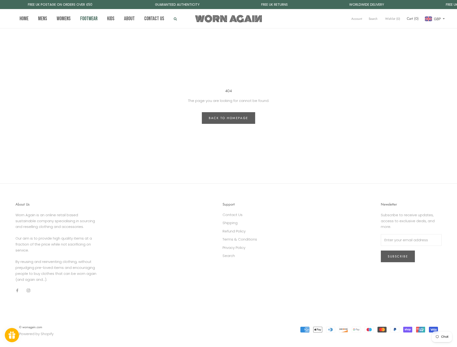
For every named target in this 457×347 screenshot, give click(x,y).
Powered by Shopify (36, 333)
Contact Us (233, 214)
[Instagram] (28, 290)
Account (356, 18)
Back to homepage (228, 118)
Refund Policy (234, 231)
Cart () (413, 18)
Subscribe (398, 256)
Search (373, 18)
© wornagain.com (30, 327)
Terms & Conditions (240, 239)
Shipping (230, 222)
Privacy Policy (234, 247)
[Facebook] (17, 290)
